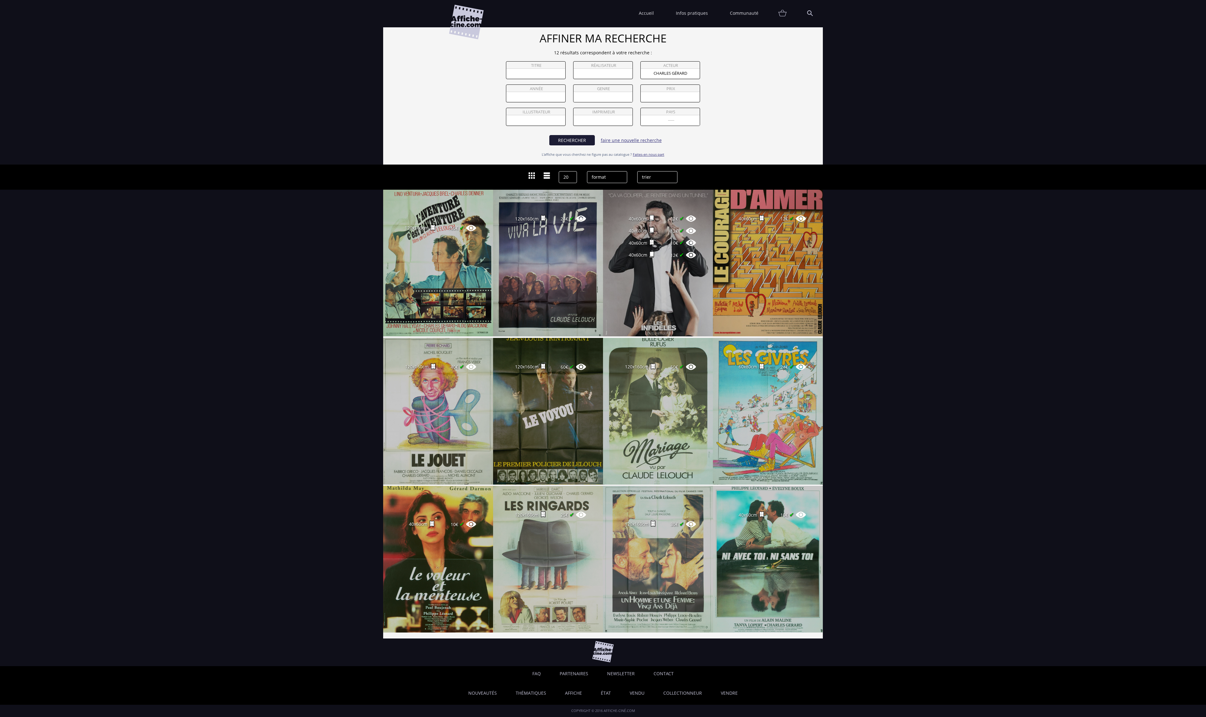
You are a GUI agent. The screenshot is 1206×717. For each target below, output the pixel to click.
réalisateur (603, 65)
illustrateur (536, 112)
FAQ (536, 673)
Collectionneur (682, 693)
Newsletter (621, 673)
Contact (664, 673)
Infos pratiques (692, 13)
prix (670, 88)
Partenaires (574, 673)
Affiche (573, 693)
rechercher (572, 140)
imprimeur (603, 112)
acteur (670, 65)
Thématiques (531, 693)
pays (670, 112)
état (606, 693)
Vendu (637, 693)
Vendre (729, 693)
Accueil (646, 13)
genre (603, 88)
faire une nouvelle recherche (631, 140)
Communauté (744, 13)
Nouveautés (482, 693)
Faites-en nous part (648, 154)
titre (536, 65)
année (536, 88)
